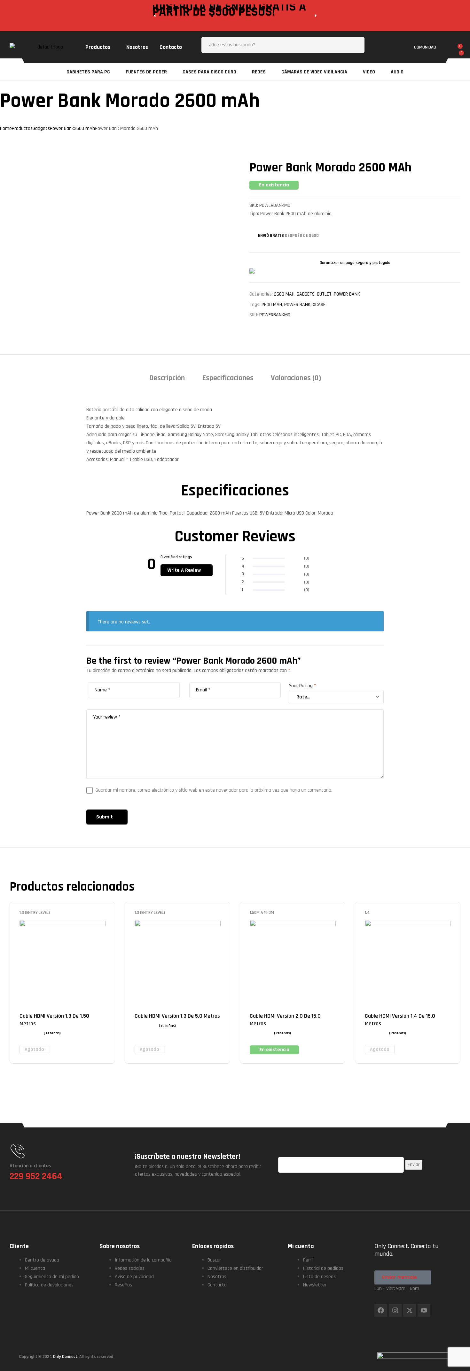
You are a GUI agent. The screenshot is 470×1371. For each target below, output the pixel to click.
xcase (319, 304)
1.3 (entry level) (35, 912)
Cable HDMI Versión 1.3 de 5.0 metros (177, 1016)
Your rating (302, 685)
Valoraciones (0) (296, 378)
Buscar (354, 45)
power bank (297, 304)
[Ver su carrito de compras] (457, 55)
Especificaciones (228, 378)
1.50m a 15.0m (262, 912)
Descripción (167, 378)
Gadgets (306, 294)
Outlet (324, 294)
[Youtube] (424, 1310)
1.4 (367, 912)
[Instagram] (395, 1310)
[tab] (167, 380)
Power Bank (347, 294)
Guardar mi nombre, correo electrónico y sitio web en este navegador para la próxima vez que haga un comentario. (214, 790)
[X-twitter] (409, 1310)
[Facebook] (380, 1310)
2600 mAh (284, 294)
